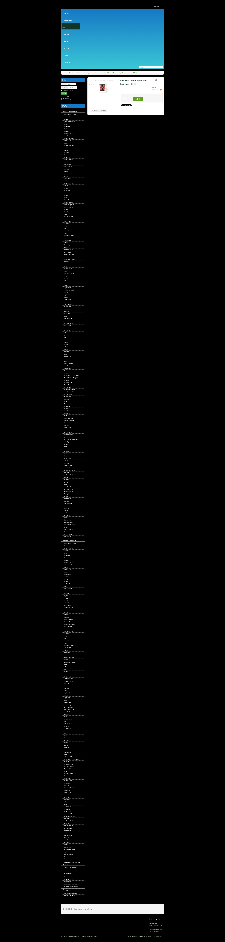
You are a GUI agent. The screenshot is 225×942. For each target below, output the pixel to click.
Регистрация (65, 96)
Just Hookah (67, 328)
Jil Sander (66, 311)
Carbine (66, 181)
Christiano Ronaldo (69, 624)
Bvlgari (66, 171)
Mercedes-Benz (68, 773)
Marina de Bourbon (69, 389)
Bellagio (66, 579)
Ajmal (65, 124)
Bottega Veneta (68, 159)
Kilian (65, 335)
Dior (65, 228)
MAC (65, 370)
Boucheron (67, 162)
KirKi (65, 337)
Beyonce (66, 150)
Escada (66, 257)
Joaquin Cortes (68, 318)
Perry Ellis (66, 444)
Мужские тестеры (69, 879)
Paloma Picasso (68, 434)
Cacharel (66, 176)
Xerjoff (66, 527)
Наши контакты (158, 936)
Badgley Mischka (69, 145)
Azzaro (66, 143)
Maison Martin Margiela (71, 378)
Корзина (156, 6)
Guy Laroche (67, 287)
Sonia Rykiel (67, 487)
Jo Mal (65, 316)
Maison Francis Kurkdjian (71, 375)
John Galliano (67, 321)
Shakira (66, 477)
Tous (65, 506)
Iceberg (66, 297)
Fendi (65, 264)
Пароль (65, 87)
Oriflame (66, 430)
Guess (65, 285)
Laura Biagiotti (68, 356)
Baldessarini (67, 574)
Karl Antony (67, 726)
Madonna (66, 373)
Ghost (65, 271)
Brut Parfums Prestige (70, 591)
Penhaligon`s (67, 442)
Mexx (65, 404)
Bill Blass (66, 152)
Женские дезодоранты (70, 893)
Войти (64, 93)
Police (65, 446)
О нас (127, 936)
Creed (65, 219)
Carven (66, 188)
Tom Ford (66, 501)
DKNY (65, 233)
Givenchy (66, 278)
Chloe (65, 197)
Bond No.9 (67, 157)
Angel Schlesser (68, 133)
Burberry (66, 169)
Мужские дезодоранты (70, 896)
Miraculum (67, 406)
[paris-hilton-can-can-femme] (104, 80)
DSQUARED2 (67, 240)
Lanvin (66, 354)
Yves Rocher (67, 536)
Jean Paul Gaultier (69, 304)
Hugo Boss (67, 295)
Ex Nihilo (66, 261)
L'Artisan (66, 340)
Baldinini (66, 148)
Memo (65, 401)
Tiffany (66, 496)
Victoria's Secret (68, 522)
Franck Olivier (68, 269)
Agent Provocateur (69, 122)
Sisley (65, 484)
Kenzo (65, 333)
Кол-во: (125, 96)
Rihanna (66, 456)
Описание (95, 110)
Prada (65, 449)
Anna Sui (66, 136)
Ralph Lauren (68, 451)
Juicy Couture (67, 325)
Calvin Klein (67, 178)
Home (64, 73)
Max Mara (67, 399)
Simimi (66, 482)
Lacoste (66, 344)
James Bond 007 (68, 707)
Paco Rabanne (68, 432)
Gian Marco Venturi (69, 273)
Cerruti (66, 193)
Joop (65, 721)
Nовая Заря (67, 427)
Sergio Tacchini (68, 475)
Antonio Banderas (69, 138)
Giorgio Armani (68, 276)
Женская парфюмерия (84, 73)
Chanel (66, 195)
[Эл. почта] (159, 80)
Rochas (66, 461)
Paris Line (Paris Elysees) (71, 439)
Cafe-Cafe (66, 603)
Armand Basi (67, 140)
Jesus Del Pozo (68, 309)
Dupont (66, 242)
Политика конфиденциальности (141, 936)
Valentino (66, 510)
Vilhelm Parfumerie (69, 525)
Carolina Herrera (68, 183)
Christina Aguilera (69, 204)
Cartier (66, 186)
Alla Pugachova (68, 129)
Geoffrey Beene (68, 679)
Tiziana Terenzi (68, 498)
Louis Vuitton (67, 368)
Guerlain (66, 283)
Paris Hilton (97, 73)
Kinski (65, 735)
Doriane (66, 238)
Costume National (69, 216)
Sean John (67, 472)
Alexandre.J (67, 126)
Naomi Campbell (68, 418)
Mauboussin (67, 397)
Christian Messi (68, 622)
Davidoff (66, 223)
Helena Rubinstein (69, 290)
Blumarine (67, 155)
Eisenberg (67, 245)
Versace (66, 517)
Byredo (66, 174)
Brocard (66, 586)
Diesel (65, 226)
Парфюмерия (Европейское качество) (71, 863)
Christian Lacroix (68, 202)
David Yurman (68, 221)
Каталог (71, 73)
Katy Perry (67, 330)
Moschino (66, 416)
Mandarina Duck (68, 382)
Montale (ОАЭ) (68, 411)
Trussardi (66, 508)
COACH (66, 214)
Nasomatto (67, 423)
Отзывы (103, 110)
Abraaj (66, 546)
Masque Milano (68, 394)
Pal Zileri (66, 797)
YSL (65, 532)
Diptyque (66, 231)
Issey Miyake (67, 299)
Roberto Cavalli (68, 458)
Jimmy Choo (67, 314)
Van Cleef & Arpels (69, 513)
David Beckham (68, 631)
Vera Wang (67, 515)
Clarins (66, 209)
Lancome (66, 351)
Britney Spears (68, 164)
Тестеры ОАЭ (67, 873)
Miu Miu (66, 408)
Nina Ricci (67, 425)
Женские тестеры (69, 877)
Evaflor (66, 664)
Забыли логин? (65, 98)
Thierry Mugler (68, 494)
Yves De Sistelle (68, 534)
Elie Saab (66, 247)
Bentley (66, 581)
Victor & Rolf (67, 520)
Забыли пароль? (66, 100)
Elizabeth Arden (68, 250)
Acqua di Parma (68, 117)
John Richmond (68, 323)
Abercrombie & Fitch (70, 114)
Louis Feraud (67, 366)
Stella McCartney (69, 489)
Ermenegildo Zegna (69, 254)
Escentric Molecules (69, 259)
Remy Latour (67, 809)
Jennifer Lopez (68, 306)
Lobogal (66, 359)
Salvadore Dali (68, 465)
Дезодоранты (67, 890)
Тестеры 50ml (68, 881)
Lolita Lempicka (68, 363)
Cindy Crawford (68, 207)
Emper (66, 655)
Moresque (67, 413)
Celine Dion (67, 190)
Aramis (66, 567)
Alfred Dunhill (68, 558)
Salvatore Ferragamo (70, 468)
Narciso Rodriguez (69, 420)
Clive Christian (68, 212)
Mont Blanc (67, 778)
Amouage (66, 131)
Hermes (66, 292)
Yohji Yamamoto (68, 529)
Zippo (65, 859)
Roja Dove (66, 463)
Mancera (66, 380)
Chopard (66, 200)
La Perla (66, 342)
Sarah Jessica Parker (69, 470)
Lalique (66, 349)
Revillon (66, 453)
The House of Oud (69, 491)
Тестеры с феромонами (71, 886)
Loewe (65, 361)
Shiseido (66, 480)
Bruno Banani (68, 167)
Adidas (66, 119)
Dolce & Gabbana (69, 235)
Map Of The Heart (69, 385)
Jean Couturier (68, 302)
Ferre (65, 266)
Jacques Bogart (68, 705)
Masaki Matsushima (69, 392)
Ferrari (66, 671)
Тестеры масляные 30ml (71, 884)
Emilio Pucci (67, 252)
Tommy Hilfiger (68, 503)
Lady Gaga (67, 347)
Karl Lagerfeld (68, 728)
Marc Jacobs (67, 387)
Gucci (65, 280)
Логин (65, 84)
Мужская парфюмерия (70, 540)
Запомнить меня (67, 90)
